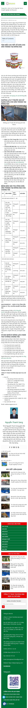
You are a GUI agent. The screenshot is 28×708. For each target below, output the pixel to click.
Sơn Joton (4, 547)
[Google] (18, 447)
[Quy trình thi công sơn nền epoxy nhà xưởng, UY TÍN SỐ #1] (5, 474)
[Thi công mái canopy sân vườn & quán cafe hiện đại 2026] (5, 506)
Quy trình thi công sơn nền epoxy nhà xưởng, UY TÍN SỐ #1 (18, 474)
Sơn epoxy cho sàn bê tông (17, 95)
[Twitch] (12, 447)
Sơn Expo (4, 529)
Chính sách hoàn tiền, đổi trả (11, 700)
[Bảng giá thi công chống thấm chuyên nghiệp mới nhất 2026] (5, 482)
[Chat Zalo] (3, 697)
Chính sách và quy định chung (12, 694)
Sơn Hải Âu (5, 544)
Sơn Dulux (5, 531)
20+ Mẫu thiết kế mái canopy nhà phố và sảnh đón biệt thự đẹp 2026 (18, 514)
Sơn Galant (5, 541)
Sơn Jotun (4, 534)
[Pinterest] (14, 447)
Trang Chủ (4, 8)
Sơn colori (5, 526)
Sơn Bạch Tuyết (6, 539)
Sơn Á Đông (5, 536)
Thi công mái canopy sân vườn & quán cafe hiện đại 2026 (17, 586)
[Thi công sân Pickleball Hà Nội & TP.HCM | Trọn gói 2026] (5, 490)
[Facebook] (9, 447)
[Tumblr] (16, 447)
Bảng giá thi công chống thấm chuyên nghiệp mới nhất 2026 (17, 565)
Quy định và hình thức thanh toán (13, 697)
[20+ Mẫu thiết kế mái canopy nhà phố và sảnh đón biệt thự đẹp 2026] (5, 515)
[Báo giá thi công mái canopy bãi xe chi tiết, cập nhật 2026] (5, 498)
